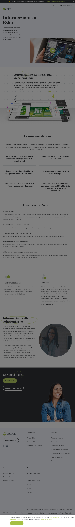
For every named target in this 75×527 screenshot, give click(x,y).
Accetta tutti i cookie (16, 523)
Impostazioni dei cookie (15, 519)
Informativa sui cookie (55, 517)
